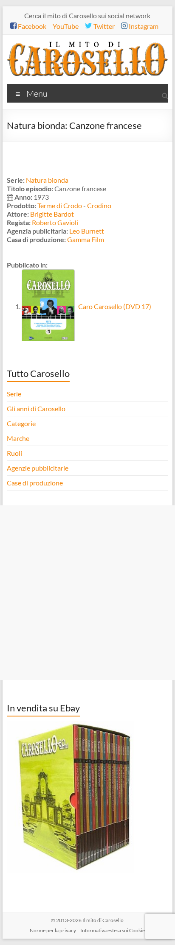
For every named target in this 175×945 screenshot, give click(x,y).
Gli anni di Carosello (36, 408)
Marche (18, 438)
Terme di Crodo (59, 205)
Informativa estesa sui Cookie (112, 930)
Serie (14, 394)
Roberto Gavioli (55, 222)
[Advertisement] (87, 592)
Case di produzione (35, 483)
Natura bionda (47, 180)
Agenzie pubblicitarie (38, 468)
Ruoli (14, 453)
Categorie (22, 423)
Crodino (99, 205)
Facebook (31, 26)
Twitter (103, 26)
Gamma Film (85, 239)
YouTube (66, 26)
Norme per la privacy (53, 930)
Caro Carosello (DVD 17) (114, 306)
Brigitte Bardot (52, 214)
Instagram (142, 26)
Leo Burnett (86, 231)
